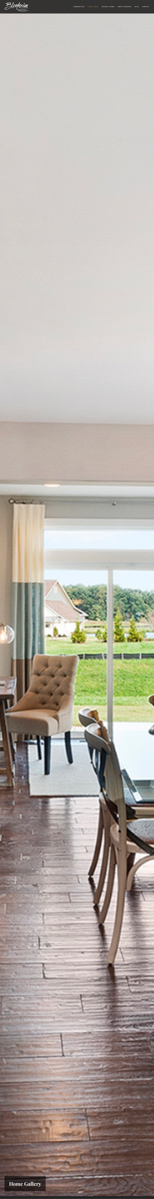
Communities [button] (78, 6)
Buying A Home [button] (108, 6)
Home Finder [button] (93, 6)
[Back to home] (17, 6)
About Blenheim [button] (124, 6)
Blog (137, 6)
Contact (145, 6)
